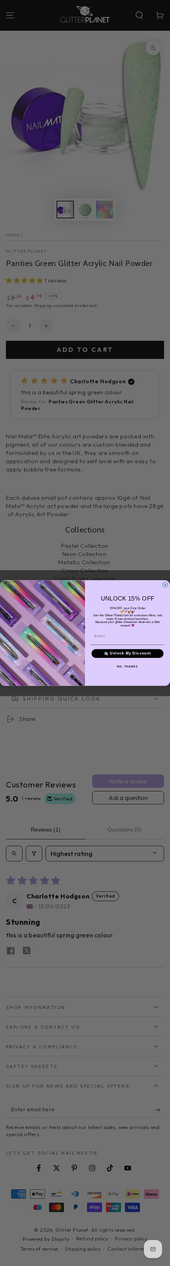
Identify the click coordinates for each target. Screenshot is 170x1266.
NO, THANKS (127, 666)
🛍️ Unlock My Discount (127, 653)
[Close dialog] (165, 585)
